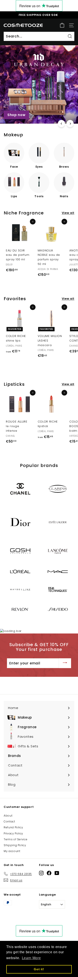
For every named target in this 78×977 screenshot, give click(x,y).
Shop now (16, 115)
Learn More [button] (31, 958)
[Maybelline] (20, 589)
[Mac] (58, 571)
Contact (9, 821)
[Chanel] (20, 488)
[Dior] (20, 522)
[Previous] (61, 123)
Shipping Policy (15, 845)
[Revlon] (20, 609)
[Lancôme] (58, 551)
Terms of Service (15, 839)
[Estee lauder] (58, 522)
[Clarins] (58, 489)
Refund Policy (13, 827)
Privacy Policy (13, 833)
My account (12, 851)
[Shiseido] (58, 609)
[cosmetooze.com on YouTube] (57, 873)
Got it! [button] (39, 969)
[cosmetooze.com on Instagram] (41, 873)
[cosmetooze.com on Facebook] (49, 873)
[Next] (70, 123)
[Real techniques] (58, 589)
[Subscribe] (65, 663)
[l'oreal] (20, 571)
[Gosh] (20, 551)
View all (68, 213)
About (8, 815)
